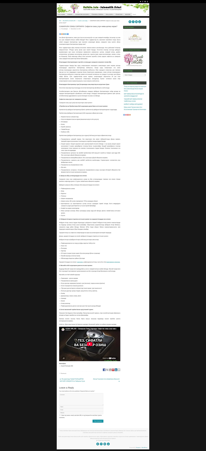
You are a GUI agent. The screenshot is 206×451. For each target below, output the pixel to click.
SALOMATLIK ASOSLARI (69, 20)
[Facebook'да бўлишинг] (104, 369)
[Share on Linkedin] (116, 369)
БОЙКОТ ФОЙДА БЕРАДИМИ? (133, 104)
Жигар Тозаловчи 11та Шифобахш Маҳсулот (106, 379)
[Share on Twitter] (107, 369)
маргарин (80, 262)
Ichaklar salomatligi (82, 20)
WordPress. (145, 447)
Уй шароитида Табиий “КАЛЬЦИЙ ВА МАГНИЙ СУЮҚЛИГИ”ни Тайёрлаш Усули (72, 380)
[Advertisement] (135, 147)
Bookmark (63, 373)
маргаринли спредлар (113, 262)
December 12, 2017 (76, 28)
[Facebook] (143, 1)
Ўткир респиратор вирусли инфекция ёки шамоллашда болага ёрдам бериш (135, 89)
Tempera (138, 447)
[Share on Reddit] (110, 369)
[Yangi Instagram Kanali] (145, 1)
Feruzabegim (64, 28)
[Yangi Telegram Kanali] (147, 1)
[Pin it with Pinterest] (113, 369)
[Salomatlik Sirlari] (140, 1)
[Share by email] (119, 369)
